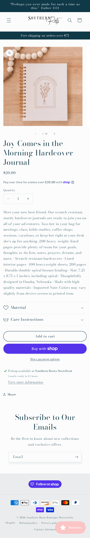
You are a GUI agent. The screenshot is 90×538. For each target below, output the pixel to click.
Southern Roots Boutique (42, 517)
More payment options (45, 359)
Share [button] (12, 394)
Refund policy (28, 523)
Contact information (47, 529)
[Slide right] (54, 134)
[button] (9, 20)
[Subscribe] (76, 457)
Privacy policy (50, 523)
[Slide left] (35, 134)
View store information (25, 382)
